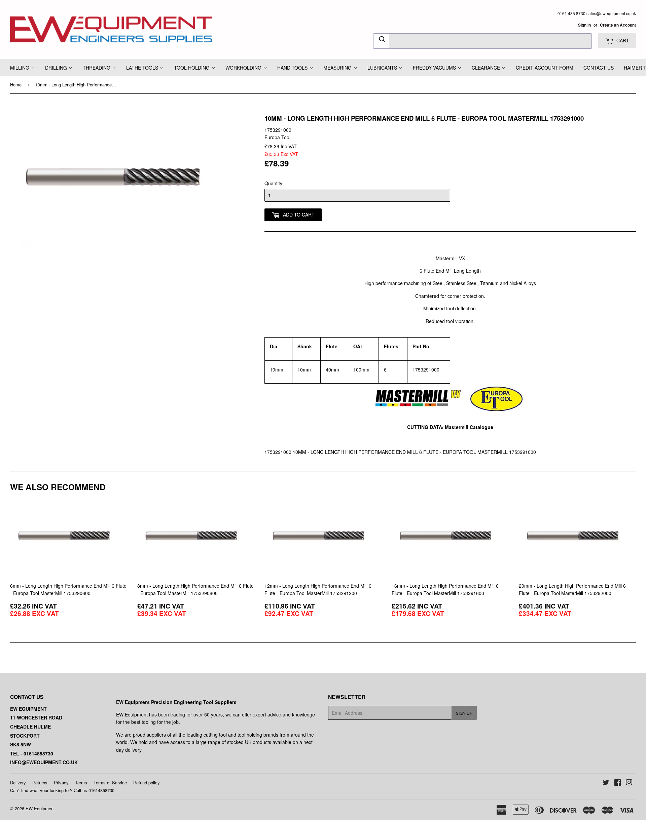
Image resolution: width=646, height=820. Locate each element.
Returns (39, 782)
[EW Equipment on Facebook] (617, 783)
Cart (622, 40)
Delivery (18, 782)
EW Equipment (40, 808)
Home (16, 84)
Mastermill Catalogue (469, 427)
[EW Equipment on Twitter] (606, 783)
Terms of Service (110, 782)
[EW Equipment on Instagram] (629, 783)
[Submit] (381, 40)
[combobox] (482, 41)
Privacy (61, 782)
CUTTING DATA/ (426, 427)
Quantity (273, 183)
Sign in (584, 25)
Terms (81, 782)
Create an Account (618, 25)
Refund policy (146, 782)
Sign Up (464, 713)
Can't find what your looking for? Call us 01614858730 (62, 790)
